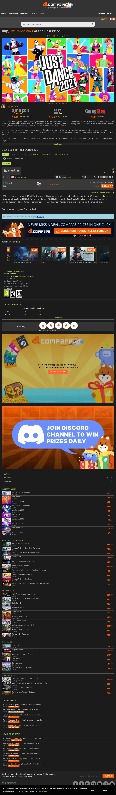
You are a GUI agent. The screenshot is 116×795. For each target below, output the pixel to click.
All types (6, 163)
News (42, 13)
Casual (15, 276)
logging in (40, 217)
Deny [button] (93, 790)
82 (5, 186)
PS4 (24, 154)
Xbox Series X (63, 154)
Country (6, 177)
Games (3, 13)
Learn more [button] (42, 791)
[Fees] (104, 177)
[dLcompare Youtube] (99, 784)
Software (24, 13)
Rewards (34, 13)
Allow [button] (105, 790)
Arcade (31, 276)
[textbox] (19, 177)
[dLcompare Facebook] (81, 784)
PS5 (15, 154)
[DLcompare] (9, 782)
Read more (58, 144)
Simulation (23, 276)
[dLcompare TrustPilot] (93, 784)
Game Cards (13, 13)
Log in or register (105, 13)
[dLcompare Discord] (111, 784)
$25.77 (107, 186)
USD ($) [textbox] (71, 177)
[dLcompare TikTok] (105, 784)
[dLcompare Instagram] (87, 784)
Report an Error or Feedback (102, 193)
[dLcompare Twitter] (75, 784)
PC (7, 154)
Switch (35, 154)
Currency (62, 177)
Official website (10, 274)
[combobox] (32, 177)
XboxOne (47, 154)
